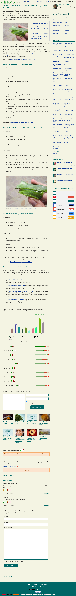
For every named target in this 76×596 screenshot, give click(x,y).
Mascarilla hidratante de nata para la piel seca (58, 142)
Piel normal (55, 33)
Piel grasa (66, 30)
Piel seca (47, 1)
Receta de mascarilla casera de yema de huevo (23, 209)
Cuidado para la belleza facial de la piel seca (7, 438)
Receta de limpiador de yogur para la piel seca (57, 80)
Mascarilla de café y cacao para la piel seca (58, 69)
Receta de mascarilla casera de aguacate (21, 122)
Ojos (65, 28)
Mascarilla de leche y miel (15, 279)
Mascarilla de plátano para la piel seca (58, 109)
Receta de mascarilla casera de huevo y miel (22, 59)
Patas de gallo (56, 30)
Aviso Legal (34, 586)
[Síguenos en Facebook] (54, 205)
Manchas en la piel (57, 25)
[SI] (11, 346)
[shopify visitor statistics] (38, 591)
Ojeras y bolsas (56, 28)
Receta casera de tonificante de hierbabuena (68, 85)
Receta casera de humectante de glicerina (68, 74)
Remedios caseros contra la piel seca (31, 422)
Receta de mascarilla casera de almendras (68, 79)
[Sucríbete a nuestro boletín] (54, 201)
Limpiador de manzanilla (56, 147)
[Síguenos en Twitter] (54, 213)
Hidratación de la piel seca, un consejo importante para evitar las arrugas (20, 439)
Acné (54, 17)
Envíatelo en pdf (50, 594)
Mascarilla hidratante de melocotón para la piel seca (31, 439)
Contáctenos (41, 586)
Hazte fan (71, 205)
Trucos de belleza (30, 1)
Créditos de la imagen (42, 588)
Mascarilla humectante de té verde (68, 63)
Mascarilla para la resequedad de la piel (69, 69)
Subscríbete (70, 196)
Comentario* (8, 528)
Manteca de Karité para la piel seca (57, 104)
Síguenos (71, 209)
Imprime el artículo (38, 594)
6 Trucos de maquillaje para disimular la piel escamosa (69, 99)
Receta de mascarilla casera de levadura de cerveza (58, 120)
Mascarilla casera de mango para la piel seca (57, 126)
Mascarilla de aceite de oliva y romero (21, 291)
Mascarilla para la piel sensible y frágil (69, 119)
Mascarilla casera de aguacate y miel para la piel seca (69, 50)
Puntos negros (56, 36)
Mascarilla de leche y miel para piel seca (21, 262)
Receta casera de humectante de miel (68, 115)
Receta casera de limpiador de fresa (57, 98)
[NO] (13, 346)
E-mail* (6, 522)
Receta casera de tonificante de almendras (68, 131)
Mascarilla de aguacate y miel (16, 285)
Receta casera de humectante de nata (57, 115)
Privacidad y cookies (43, 584)
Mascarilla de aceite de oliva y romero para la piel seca (58, 74)
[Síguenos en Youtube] (54, 197)
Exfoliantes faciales (57, 22)
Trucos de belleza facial (40, 1)
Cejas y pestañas (57, 19)
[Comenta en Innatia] (54, 193)
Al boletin (55, 153)
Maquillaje (66, 25)
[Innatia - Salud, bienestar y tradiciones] (9, 2)
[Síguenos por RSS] (54, 217)
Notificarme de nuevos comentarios (15, 561)
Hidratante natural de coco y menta (69, 94)
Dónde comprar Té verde (19, 422)
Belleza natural (22, 1)
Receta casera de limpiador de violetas (57, 84)
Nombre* (7, 516)
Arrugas (66, 17)
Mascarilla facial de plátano (16, 299)
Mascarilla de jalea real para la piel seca (44, 438)
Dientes (66, 19)
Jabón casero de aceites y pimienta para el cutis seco (69, 137)
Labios (65, 22)
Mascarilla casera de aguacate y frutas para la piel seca (69, 110)
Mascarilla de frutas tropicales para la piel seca (44, 423)
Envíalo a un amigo (27, 594)
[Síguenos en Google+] (54, 209)
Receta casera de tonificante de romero (58, 94)
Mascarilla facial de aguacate (68, 141)
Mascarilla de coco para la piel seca (57, 130)
